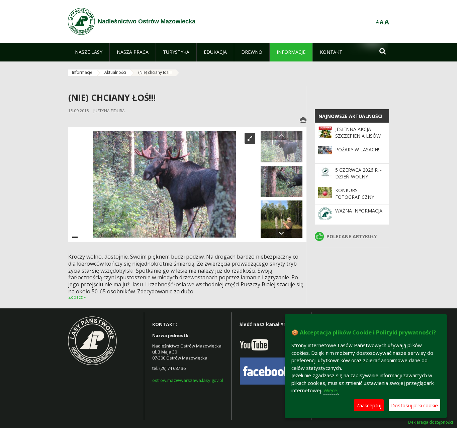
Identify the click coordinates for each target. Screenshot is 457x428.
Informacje (82, 72)
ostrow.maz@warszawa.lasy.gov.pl (187, 380)
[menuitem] (88, 52)
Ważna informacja (358, 210)
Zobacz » (77, 297)
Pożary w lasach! (357, 149)
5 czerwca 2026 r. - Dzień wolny (358, 173)
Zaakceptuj (368, 405)
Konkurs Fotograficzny (354, 193)
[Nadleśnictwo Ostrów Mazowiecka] (81, 21)
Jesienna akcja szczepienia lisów (358, 132)
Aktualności (115, 72)
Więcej (331, 390)
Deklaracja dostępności (430, 422)
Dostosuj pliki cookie (414, 405)
